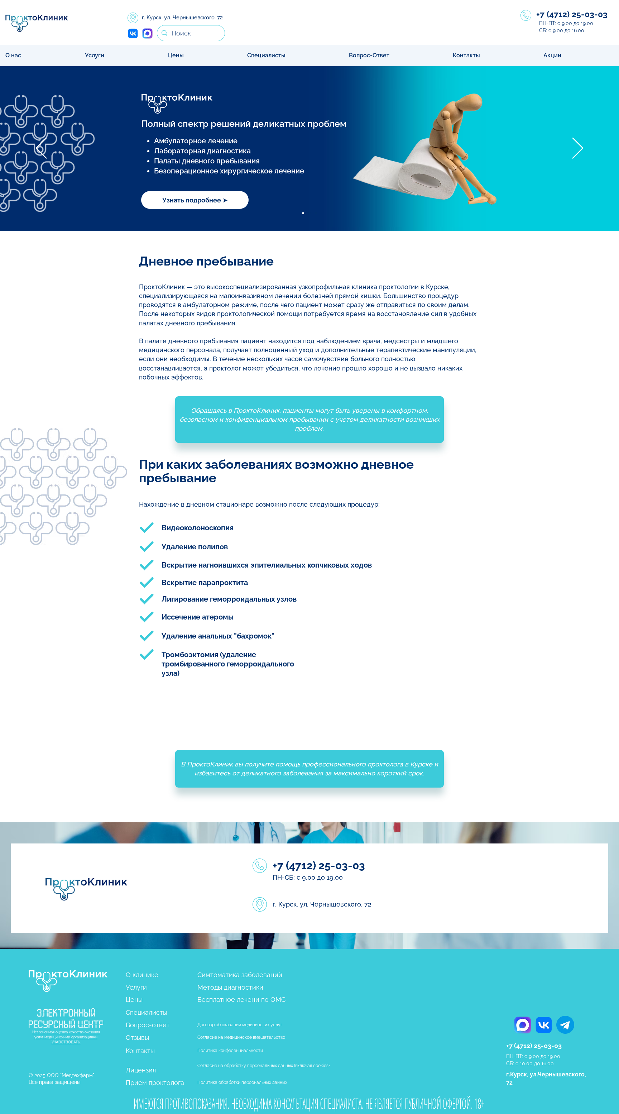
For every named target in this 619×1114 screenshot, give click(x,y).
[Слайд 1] (303, 213)
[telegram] (565, 1025)
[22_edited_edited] (147, 33)
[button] (121, 55)
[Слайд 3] (316, 213)
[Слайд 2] (309, 213)
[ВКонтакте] (133, 33)
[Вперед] (577, 149)
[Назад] (41, 149)
